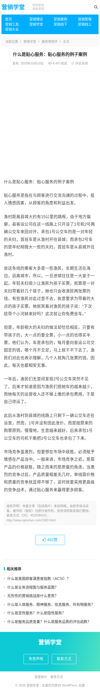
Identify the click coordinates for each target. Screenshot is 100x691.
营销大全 (12, 29)
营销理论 (36, 19)
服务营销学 (50, 41)
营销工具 (12, 24)
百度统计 (40, 677)
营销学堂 (13, 7)
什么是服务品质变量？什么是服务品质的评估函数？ (49, 622)
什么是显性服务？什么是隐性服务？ (36, 613)
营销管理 (85, 19)
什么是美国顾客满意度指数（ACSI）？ (38, 578)
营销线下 (60, 24)
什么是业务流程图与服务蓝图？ (32, 587)
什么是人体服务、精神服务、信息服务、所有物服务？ (51, 604)
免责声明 (36, 659)
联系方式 (64, 659)
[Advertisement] (50, 123)
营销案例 (60, 19)
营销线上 (85, 24)
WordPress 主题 (73, 685)
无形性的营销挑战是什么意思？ (32, 596)
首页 (8, 19)
